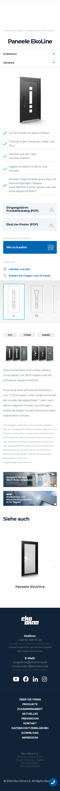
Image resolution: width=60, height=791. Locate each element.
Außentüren (32, 31)
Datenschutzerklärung (30, 728)
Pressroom (30, 718)
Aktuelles (30, 713)
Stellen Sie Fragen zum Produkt (29, 275)
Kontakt (30, 723)
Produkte (9, 31)
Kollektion (10, 53)
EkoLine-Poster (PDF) (22, 224)
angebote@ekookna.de (30, 662)
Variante (8, 62)
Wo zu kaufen (16, 247)
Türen (20, 31)
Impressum (30, 737)
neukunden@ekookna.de (30, 666)
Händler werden (19, 269)
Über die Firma (30, 699)
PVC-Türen (48, 31)
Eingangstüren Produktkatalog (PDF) (22, 209)
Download (30, 732)
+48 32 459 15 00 (30, 640)
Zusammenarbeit (30, 709)
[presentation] (54, 567)
